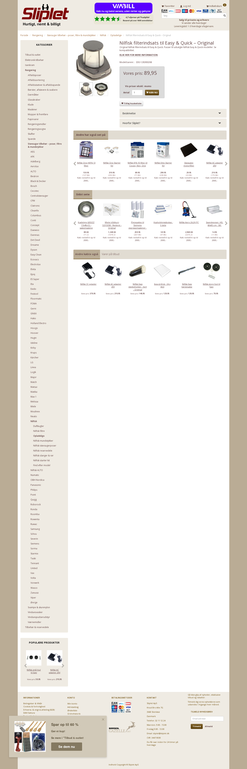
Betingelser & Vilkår (32, 703)
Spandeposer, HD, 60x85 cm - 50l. (214, 223)
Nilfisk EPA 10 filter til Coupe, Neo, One (137, 164)
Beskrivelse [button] (129, 113)
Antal (126, 92)
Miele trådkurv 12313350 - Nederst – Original (112, 225)
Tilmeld (197, 726)
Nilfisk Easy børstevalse (187, 285)
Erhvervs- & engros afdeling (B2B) (39, 709)
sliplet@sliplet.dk (161, 733)
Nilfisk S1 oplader (88, 284)
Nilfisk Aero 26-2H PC (189, 222)
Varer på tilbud (110, 254)
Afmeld (209, 726)
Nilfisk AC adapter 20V (54, 671)
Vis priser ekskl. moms (138, 86)
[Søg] (224, 15)
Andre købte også (86, 254)
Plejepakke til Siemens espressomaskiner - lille (138, 226)
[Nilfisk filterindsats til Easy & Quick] (93, 60)
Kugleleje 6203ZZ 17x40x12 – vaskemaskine (86, 225)
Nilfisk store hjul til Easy (211, 285)
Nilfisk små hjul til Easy (34, 671)
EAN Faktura (29, 712)
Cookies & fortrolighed (34, 706)
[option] (86, 165)
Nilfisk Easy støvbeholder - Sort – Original (138, 287)
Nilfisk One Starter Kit (112, 164)
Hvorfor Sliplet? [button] (131, 123)
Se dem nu (66, 746)
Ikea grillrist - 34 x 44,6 (162, 285)
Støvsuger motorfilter (189, 164)
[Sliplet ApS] (45, 14)
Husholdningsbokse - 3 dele (163, 223)
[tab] (173, 113)
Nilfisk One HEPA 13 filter (86, 164)
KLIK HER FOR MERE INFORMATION (139, 55)
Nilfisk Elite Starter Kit (163, 164)
